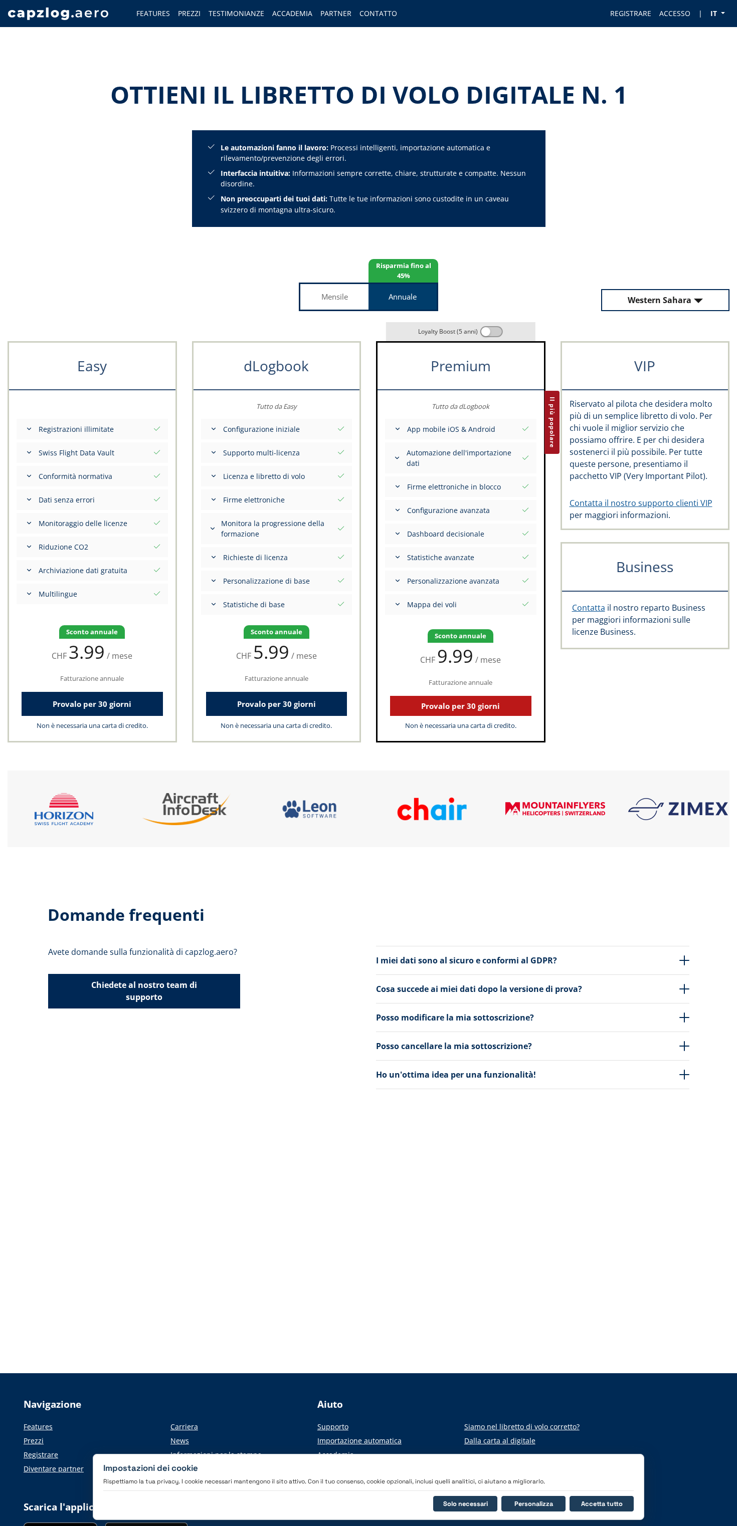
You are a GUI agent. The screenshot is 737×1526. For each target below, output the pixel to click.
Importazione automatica (359, 1440)
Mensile (334, 297)
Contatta (588, 607)
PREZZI (189, 13)
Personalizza (533, 1503)
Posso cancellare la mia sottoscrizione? (454, 1046)
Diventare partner (54, 1468)
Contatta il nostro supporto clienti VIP (641, 502)
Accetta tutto (602, 1503)
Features (38, 1426)
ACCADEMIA (292, 13)
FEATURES (153, 13)
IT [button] (714, 13)
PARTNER (335, 13)
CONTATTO (378, 13)
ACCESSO (674, 13)
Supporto (332, 1426)
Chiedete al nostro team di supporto (144, 990)
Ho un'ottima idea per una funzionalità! (456, 1074)
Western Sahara (659, 300)
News (179, 1440)
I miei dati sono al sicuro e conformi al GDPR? (466, 960)
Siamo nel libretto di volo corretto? (522, 1426)
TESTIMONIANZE (236, 13)
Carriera (184, 1426)
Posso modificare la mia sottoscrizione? (455, 1017)
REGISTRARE (630, 13)
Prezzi (34, 1440)
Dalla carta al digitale (499, 1440)
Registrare (41, 1454)
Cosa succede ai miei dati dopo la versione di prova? (479, 988)
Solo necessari (465, 1503)
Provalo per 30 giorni (92, 704)
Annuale (403, 297)
